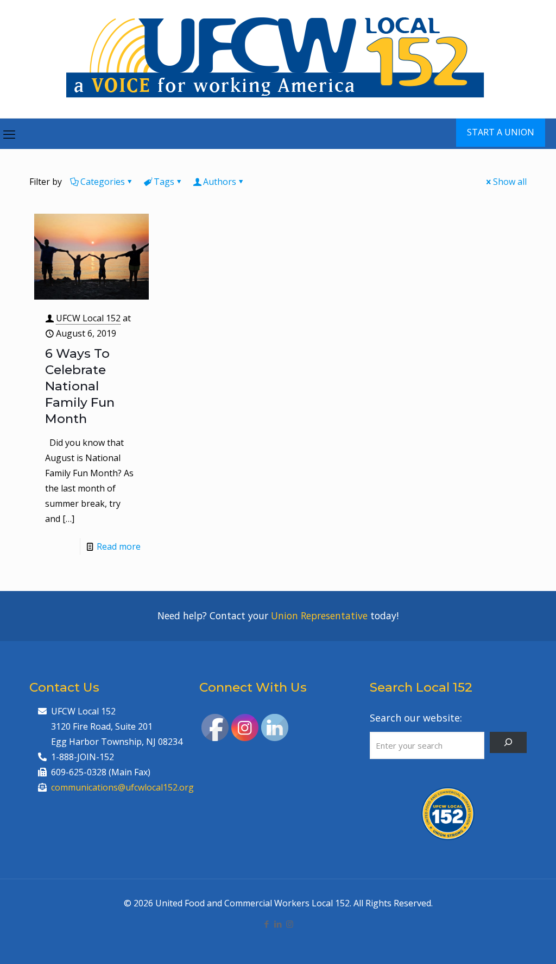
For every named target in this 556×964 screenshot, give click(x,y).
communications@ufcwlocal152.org (122, 787)
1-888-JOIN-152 (82, 757)
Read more (119, 546)
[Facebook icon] (267, 923)
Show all (510, 182)
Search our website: (416, 718)
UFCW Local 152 (88, 318)
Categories (102, 182)
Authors (219, 182)
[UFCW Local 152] (278, 59)
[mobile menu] (9, 134)
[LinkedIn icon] (278, 923)
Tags (164, 182)
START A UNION (500, 132)
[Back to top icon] (503, 941)
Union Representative (319, 615)
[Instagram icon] (290, 923)
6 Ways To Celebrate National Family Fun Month (80, 386)
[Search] (508, 742)
